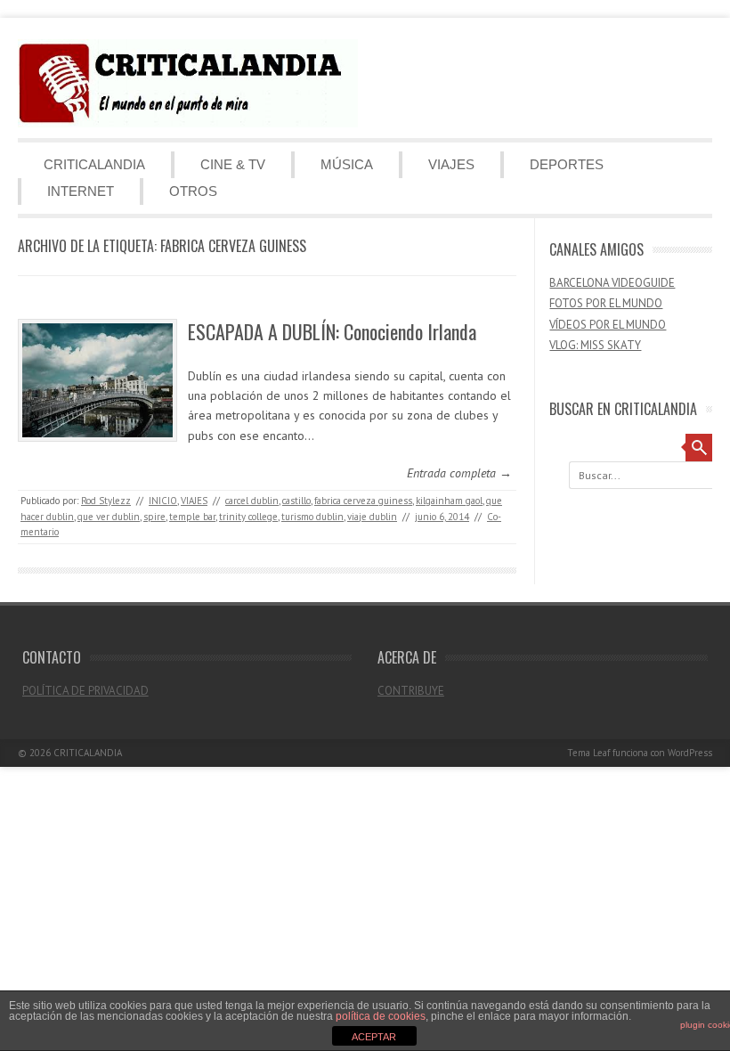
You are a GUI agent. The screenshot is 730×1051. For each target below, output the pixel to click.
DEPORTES (567, 164)
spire (154, 516)
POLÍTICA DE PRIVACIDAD (85, 690)
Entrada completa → (459, 473)
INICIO (163, 500)
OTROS (193, 191)
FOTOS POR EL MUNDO (605, 303)
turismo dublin (312, 516)
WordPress (690, 752)
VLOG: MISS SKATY (595, 345)
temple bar (192, 516)
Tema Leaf (588, 752)
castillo (296, 500)
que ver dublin (108, 516)
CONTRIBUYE (410, 690)
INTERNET (80, 191)
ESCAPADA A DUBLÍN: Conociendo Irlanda (332, 331)
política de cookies (381, 1016)
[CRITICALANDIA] (188, 123)
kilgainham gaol (449, 500)
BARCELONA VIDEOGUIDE (612, 282)
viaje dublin (372, 516)
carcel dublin (252, 500)
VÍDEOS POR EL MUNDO (607, 324)
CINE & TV (232, 164)
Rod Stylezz (106, 500)
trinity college (248, 516)
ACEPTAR (374, 1036)
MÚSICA (346, 164)
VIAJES (451, 164)
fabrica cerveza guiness (363, 500)
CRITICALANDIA (94, 164)
